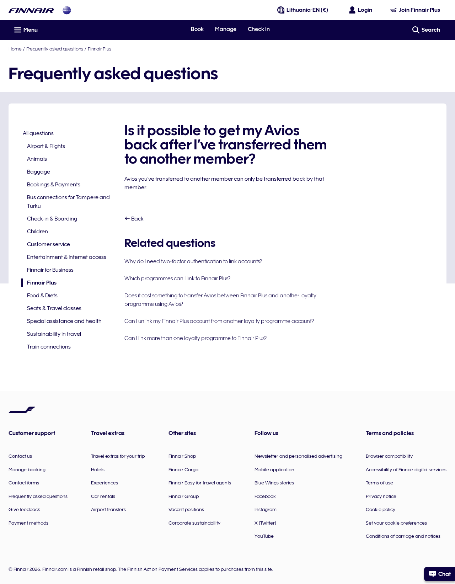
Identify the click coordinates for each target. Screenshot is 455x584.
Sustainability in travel (54, 334)
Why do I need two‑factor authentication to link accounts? (193, 261)
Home (15, 49)
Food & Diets (42, 295)
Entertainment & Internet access (66, 257)
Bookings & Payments (53, 184)
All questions (38, 133)
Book (197, 29)
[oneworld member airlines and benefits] (67, 10)
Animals (37, 159)
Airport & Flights (46, 146)
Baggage (38, 172)
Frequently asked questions (54, 49)
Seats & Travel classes (54, 308)
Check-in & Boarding (52, 219)
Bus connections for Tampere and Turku (68, 201)
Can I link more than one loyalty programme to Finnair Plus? (195, 338)
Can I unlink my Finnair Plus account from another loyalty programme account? (219, 321)
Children (37, 231)
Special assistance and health (64, 321)
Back (137, 219)
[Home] (31, 10)
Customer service (48, 244)
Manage (225, 29)
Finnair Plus (99, 49)
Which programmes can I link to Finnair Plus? (177, 278)
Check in (259, 29)
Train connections (49, 347)
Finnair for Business (50, 270)
